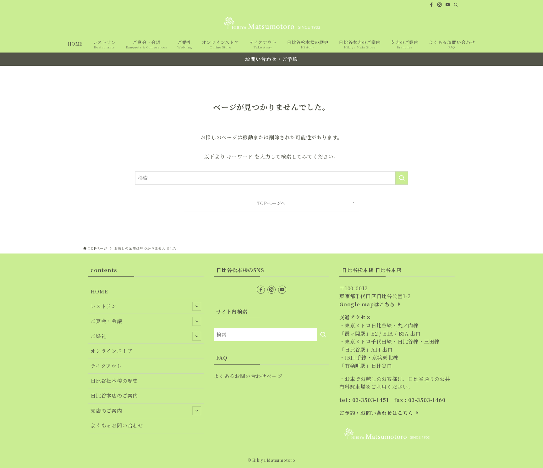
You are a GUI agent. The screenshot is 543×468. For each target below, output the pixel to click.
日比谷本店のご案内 (114, 395)
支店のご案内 (106, 410)
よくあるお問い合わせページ (248, 376)
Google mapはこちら (368, 304)
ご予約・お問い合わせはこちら (377, 412)
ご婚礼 (98, 336)
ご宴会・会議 (106, 321)
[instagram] (440, 4)
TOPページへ (271, 203)
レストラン (103, 306)
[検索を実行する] (401, 178)
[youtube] (448, 4)
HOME (99, 291)
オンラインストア (111, 350)
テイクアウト (106, 366)
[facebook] (431, 4)
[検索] (456, 4)
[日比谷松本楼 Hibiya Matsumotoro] (271, 23)
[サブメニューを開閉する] (196, 306)
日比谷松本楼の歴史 (114, 380)
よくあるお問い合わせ (116, 425)
